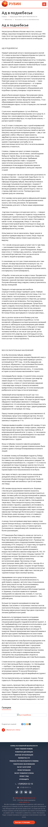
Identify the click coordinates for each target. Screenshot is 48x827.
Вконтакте (26, 792)
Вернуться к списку (13, 730)
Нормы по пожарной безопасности (24, 745)
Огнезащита (24, 779)
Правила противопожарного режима (24, 761)
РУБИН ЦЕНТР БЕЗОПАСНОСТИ (24, 798)
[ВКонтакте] (22, 724)
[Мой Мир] (30, 724)
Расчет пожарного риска (24, 773)
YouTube (30, 792)
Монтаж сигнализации (24, 755)
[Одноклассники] (27, 724)
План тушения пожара (24, 748)
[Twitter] (25, 724)
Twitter (17, 792)
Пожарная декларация (24, 752)
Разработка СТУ (24, 758)
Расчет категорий (24, 767)
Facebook (21, 792)
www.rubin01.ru (24, 802)
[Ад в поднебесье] (24, 715)
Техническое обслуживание (24, 764)
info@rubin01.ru (25, 787)
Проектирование (24, 770)
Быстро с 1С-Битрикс (22, 822)
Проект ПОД (24, 776)
